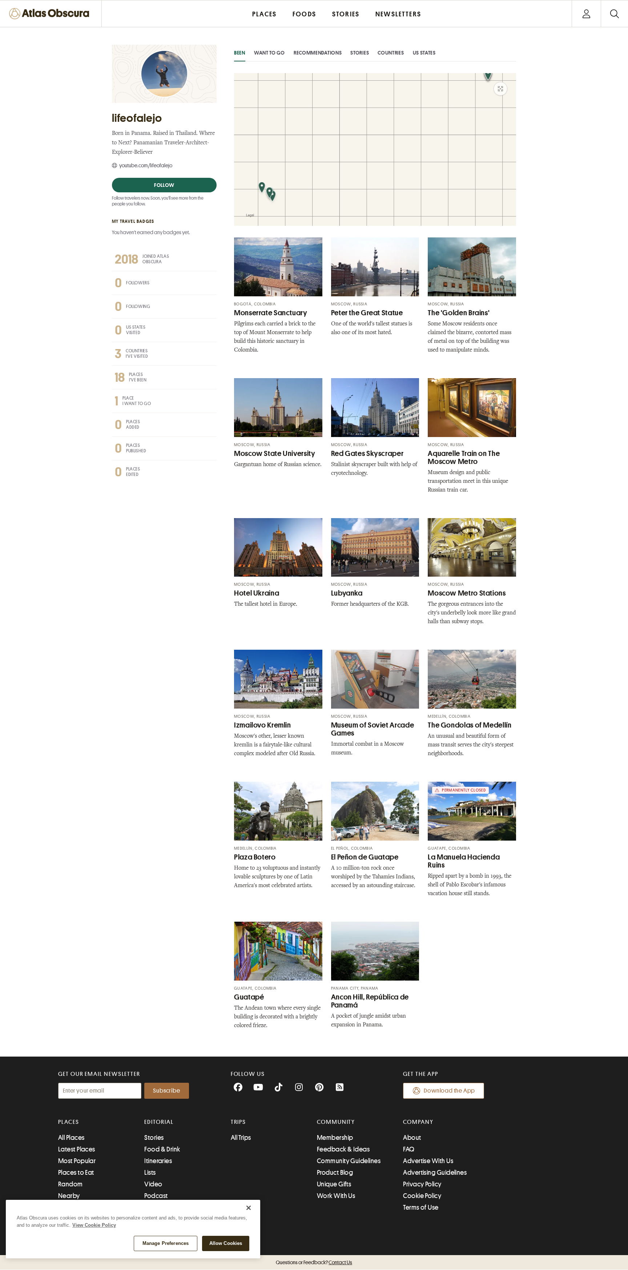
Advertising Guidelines (435, 1172)
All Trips (241, 1138)
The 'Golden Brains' (459, 313)
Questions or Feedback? (314, 1262)
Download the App (449, 1091)
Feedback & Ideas (343, 1149)
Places (68, 1122)
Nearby (69, 1196)
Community (336, 1122)
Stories (359, 52)
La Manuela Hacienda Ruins (464, 861)
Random (70, 1184)
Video (153, 1184)
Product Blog (335, 1172)
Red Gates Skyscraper (367, 453)
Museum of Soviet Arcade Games (372, 729)
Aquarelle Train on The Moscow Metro (464, 457)
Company (418, 1122)
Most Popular (77, 1161)
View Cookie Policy (94, 1225)
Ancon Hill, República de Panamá (370, 1001)
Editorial (158, 1122)
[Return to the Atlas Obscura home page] (51, 13)
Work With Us (336, 1196)
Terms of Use (420, 1207)
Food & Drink (162, 1149)
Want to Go (269, 52)
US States (424, 52)
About (412, 1138)
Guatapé (249, 997)
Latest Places (76, 1149)
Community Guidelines (349, 1161)
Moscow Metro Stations (467, 593)
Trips (238, 1122)
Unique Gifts (334, 1184)
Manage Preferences (165, 1243)
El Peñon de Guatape (365, 857)
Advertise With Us (428, 1161)
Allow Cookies (225, 1243)
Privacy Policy (422, 1184)
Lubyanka (347, 593)
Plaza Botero (255, 857)
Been (239, 52)
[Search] (614, 13)
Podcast (156, 1196)
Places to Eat (76, 1172)
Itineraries (158, 1161)
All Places (71, 1138)
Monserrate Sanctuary (270, 313)
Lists (150, 1172)
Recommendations (318, 52)
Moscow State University (274, 453)
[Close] (249, 1208)
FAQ (408, 1149)
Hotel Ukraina (256, 593)
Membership (335, 1138)
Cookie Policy (422, 1196)
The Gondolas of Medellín (469, 725)
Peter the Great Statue (367, 313)
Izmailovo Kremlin (262, 725)
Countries (391, 52)
